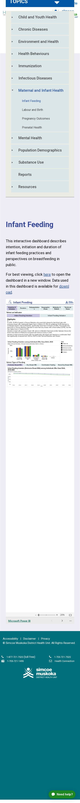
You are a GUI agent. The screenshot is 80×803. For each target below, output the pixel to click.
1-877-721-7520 (15, 657)
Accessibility (10, 638)
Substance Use (31, 162)
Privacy (45, 638)
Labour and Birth (32, 110)
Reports (25, 174)
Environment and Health (38, 41)
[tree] (40, 104)
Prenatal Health (32, 127)
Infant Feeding (31, 101)
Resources (27, 187)
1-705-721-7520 (62, 657)
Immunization (29, 66)
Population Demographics (40, 150)
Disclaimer (29, 638)
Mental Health (30, 138)
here (47, 274)
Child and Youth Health (37, 17)
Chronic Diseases (33, 29)
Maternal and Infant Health (40, 90)
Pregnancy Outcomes (36, 118)
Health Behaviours (33, 53)
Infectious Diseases (35, 78)
